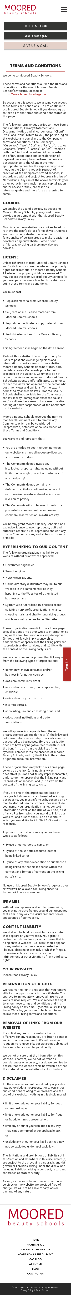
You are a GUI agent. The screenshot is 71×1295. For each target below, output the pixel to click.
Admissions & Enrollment (35, 1254)
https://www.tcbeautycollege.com (25, 94)
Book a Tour (35, 26)
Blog (35, 1269)
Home (35, 1240)
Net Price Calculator (35, 1249)
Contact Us (35, 1273)
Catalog (35, 1259)
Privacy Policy (27, 1290)
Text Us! (67, 664)
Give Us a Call (35, 45)
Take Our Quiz (35, 36)
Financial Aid (35, 1244)
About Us (35, 1264)
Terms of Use (42, 1290)
